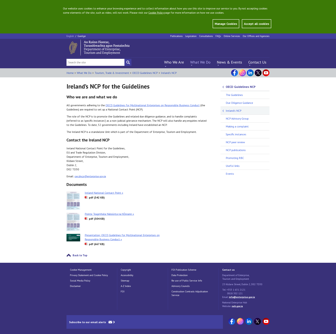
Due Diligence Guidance (239, 103)
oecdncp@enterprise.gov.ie (90, 176)
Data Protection (180, 275)
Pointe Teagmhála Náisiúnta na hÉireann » (109, 214)
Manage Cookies (226, 24)
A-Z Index (126, 286)
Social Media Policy (80, 280)
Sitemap (125, 280)
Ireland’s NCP (169, 73)
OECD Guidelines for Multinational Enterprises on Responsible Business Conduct (153, 105)
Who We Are (174, 62)
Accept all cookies (256, 24)
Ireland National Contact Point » (104, 192)
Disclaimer (75, 286)
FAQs (218, 36)
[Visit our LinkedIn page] (250, 72)
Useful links (233, 166)
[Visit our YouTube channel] (266, 72)
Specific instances (236, 134)
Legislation (191, 36)
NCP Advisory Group (237, 118)
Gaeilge (82, 36)
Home (70, 73)
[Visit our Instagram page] (242, 72)
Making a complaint (237, 126)
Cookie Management (81, 269)
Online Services (232, 36)
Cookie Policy (156, 12)
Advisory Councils (181, 286)
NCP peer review (235, 142)
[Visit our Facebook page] (234, 72)
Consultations (206, 36)
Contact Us (257, 62)
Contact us (228, 269)
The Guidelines (234, 95)
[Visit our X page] (258, 72)
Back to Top (80, 255)
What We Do (200, 62)
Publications (176, 36)
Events (230, 173)
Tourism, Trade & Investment (112, 73)
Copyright (126, 269)
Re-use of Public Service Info (187, 280)
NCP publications (236, 150)
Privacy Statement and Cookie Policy (89, 275)
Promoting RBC (235, 158)
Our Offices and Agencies (256, 36)
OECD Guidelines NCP (145, 73)
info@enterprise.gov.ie (242, 297)
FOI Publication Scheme (184, 269)
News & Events (229, 62)
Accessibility (127, 275)
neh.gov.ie (237, 306)
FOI (122, 291)
